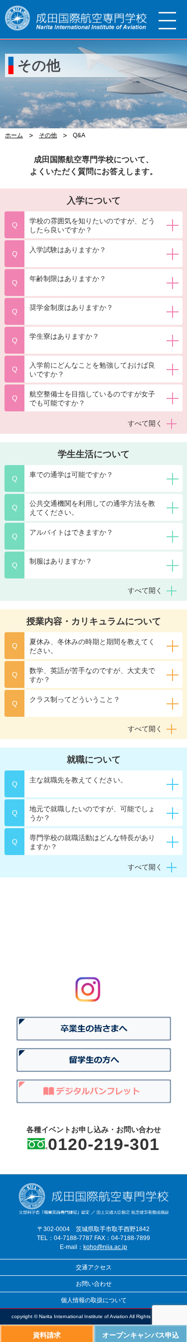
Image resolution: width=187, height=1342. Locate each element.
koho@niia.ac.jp (105, 1247)
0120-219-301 (104, 1144)
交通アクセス (94, 1267)
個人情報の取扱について (94, 1300)
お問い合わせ (94, 1283)
